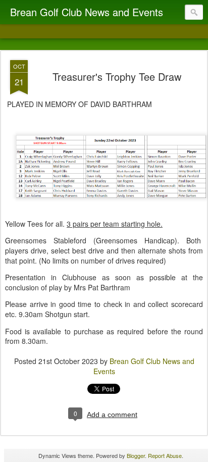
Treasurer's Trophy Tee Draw (117, 76)
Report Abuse (165, 455)
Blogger (136, 455)
